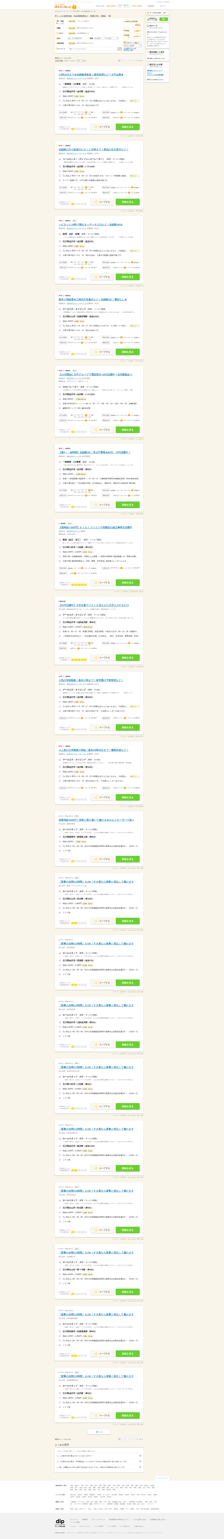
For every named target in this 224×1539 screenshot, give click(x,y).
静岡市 (121, 1495)
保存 (163, 19)
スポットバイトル (85, 1526)
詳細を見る (128, 127)
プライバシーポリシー (98, 1519)
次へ (140, 60)
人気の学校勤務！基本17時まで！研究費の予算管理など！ (91, 680)
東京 (71, 1485)
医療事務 (110, 1504)
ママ (127, 1509)
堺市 (138, 1495)
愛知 (104, 1485)
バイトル (73, 1526)
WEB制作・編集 (87, 1504)
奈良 (141, 1485)
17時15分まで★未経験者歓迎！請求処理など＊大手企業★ (91, 74)
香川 (148, 1487)
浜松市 (127, 1495)
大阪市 (133, 1495)
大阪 (123, 1485)
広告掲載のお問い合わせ (157, 1519)
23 (137, 60)
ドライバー (150, 1504)
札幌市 (155, 1495)
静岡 (118, 1485)
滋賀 (136, 1485)
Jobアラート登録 (132, 43)
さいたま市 (106, 1495)
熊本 (94, 1490)
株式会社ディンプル (74, 378)
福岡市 (96, 1497)
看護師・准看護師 (120, 1504)
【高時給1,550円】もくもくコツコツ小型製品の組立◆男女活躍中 (95, 527)
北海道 (152, 1485)
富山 (112, 1487)
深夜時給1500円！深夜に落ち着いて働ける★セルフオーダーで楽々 (96, 820)
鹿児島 (109, 1490)
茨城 (91, 1485)
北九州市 (102, 1497)
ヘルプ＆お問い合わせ (139, 1519)
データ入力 (81, 1502)
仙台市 (72, 1497)
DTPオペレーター (99, 1504)
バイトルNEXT (98, 1526)
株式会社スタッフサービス (76, 78)
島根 (139, 1487)
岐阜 (109, 1485)
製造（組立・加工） (139, 1504)
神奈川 (77, 1485)
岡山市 (90, 1497)
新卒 (110, 1509)
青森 (71, 1487)
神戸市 (143, 1495)
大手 (137, 1509)
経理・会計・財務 (92, 1502)
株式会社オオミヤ (73, 531)
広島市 (84, 1497)
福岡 (80, 1490)
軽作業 (129, 1504)
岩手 (76, 1487)
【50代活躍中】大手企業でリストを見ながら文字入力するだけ (94, 605)
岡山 (130, 1487)
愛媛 (71, 1490)
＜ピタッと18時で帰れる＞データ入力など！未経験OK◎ (90, 224)
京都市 (149, 1495)
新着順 (66, 61)
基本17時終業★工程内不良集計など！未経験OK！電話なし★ (93, 299)
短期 (71, 1509)
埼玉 (86, 1485)
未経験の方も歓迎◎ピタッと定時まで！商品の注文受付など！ (94, 149)
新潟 (108, 1487)
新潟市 (78, 1497)
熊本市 (109, 1497)
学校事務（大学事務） (136, 1502)
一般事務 (73, 1502)
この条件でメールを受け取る (130, 49)
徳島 (153, 1487)
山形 (89, 1487)
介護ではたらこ (139, 1526)
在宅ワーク (82, 1509)
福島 (94, 1487)
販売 (150, 1502)
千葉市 (99, 1495)
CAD (155, 1502)
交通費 (122, 1509)
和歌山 (146, 1485)
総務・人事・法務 (104, 1502)
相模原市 (92, 1495)
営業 (146, 1502)
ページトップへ (163, 1478)
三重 (113, 1485)
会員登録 (150, 6)
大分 (98, 1490)
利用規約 (85, 1519)
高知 (76, 1490)
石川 (117, 1487)
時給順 (73, 61)
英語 (95, 1509)
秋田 (85, 1487)
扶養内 (132, 1509)
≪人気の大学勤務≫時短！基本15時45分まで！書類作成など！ (94, 750)
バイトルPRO (111, 1526)
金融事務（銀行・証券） (119, 1502)
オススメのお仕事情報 (155, 73)
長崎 (89, 1490)
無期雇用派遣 (155, 1509)
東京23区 (73, 1495)
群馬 (100, 1485)
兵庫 (127, 1485)
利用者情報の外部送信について (119, 1519)
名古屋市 (114, 1495)
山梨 (98, 1487)
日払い (90, 1509)
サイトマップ (74, 1519)
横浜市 (80, 1495)
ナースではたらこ (125, 1526)
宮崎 (103, 1490)
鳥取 (135, 1487)
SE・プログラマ (75, 1504)
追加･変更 (72, 21)
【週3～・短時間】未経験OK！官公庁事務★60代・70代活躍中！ (95, 452)
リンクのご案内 (75, 1522)
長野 (103, 1487)
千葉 (82, 1485)
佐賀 (85, 1490)
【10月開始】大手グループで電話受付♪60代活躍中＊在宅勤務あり (95, 374)
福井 (121, 1487)
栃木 (95, 1485)
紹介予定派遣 (145, 1509)
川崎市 (86, 1495)
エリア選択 (61, 23)
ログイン (163, 6)
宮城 (80, 1487)
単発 (76, 1509)
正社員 (100, 1509)
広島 (126, 1487)
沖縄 (113, 1490)
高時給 (116, 1509)
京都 (132, 1485)
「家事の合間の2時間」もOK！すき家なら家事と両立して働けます (96, 881)
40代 (105, 1509)
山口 (144, 1487)
